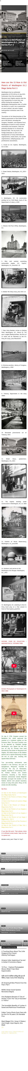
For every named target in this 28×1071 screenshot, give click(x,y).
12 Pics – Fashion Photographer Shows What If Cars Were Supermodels (12, 969)
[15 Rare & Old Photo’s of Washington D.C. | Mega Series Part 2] (7, 55)
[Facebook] (4, 1064)
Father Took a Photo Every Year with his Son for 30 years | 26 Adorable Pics (13, 1014)
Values (6, 1031)
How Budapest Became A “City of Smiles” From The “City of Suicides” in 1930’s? (14, 998)
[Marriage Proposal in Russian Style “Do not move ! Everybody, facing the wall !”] (14, 885)
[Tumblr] (12, 1064)
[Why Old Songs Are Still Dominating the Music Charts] (11, 940)
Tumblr (15, 1063)
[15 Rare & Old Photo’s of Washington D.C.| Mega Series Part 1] (20, 55)
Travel (25, 941)
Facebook (7, 1063)
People (3, 868)
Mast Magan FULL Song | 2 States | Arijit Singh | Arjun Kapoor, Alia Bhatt (13, 1023)
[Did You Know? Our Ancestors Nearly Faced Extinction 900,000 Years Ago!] (14, 904)
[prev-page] (2, 1027)
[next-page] (3, 1027)
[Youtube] (4, 1066)
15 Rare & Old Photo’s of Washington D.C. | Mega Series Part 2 (7, 63)
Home (2, 1031)
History (4, 36)
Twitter (22, 1063)
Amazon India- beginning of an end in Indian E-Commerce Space (13, 961)
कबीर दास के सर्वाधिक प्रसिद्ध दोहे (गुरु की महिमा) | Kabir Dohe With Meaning (13, 977)
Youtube (7, 1066)
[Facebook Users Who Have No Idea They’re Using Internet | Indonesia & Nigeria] (11, 869)
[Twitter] (19, 1064)
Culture (3, 941)
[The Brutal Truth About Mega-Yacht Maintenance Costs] (14, 924)
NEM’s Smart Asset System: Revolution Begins (11, 991)
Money (25, 870)
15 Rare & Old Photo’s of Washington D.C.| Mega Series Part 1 (20, 63)
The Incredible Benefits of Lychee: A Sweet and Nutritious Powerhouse (13, 1006)
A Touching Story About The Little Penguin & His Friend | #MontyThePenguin (13, 953)
